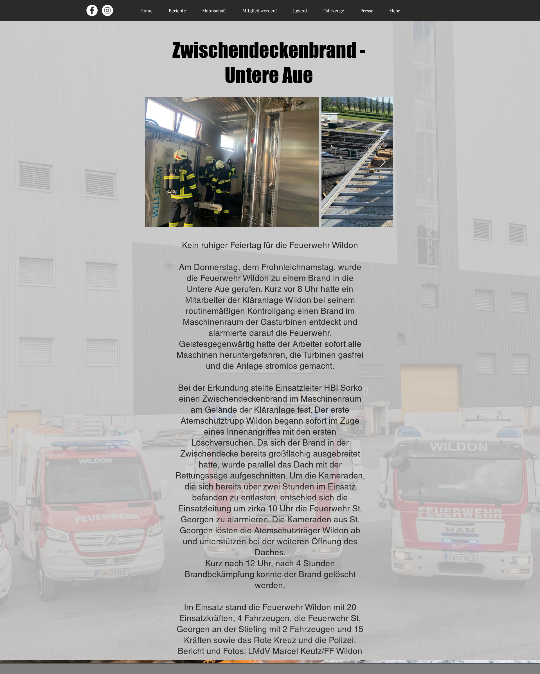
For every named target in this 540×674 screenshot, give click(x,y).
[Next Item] (383, 162)
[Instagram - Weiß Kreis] (107, 10)
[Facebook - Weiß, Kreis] (92, 10)
